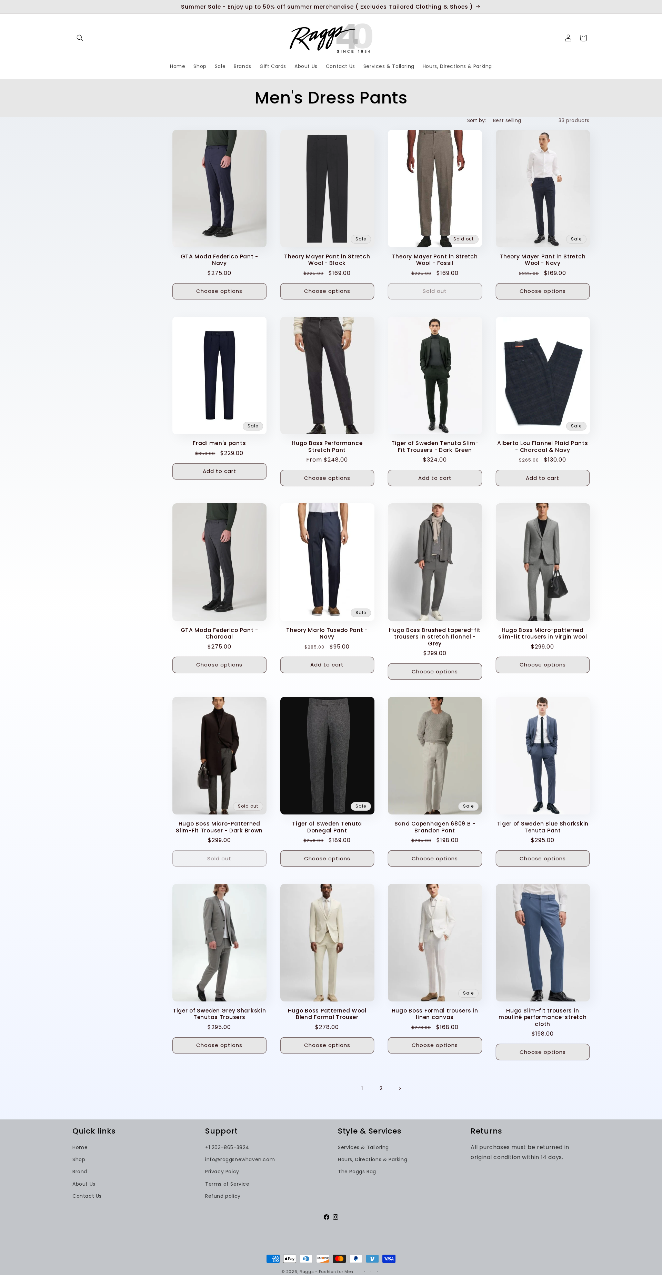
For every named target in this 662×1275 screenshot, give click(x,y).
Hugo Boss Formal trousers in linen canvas (435, 1014)
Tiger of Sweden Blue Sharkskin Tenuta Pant (542, 827)
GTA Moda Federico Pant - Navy (219, 260)
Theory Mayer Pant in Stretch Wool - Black (327, 260)
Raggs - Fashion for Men (326, 1271)
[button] (80, 38)
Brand (79, 1171)
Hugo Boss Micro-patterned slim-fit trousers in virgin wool (542, 633)
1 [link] (362, 1088)
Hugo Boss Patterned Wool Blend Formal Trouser (327, 1014)
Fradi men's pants (219, 443)
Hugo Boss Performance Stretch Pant (327, 446)
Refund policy (223, 1196)
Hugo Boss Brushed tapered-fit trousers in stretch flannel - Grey (435, 637)
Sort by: (476, 120)
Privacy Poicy (222, 1171)
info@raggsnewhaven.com (240, 1159)
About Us (84, 1183)
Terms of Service (227, 1183)
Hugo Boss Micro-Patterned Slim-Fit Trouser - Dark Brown (219, 827)
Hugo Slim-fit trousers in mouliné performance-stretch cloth (542, 1017)
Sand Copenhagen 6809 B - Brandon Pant (434, 827)
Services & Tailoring (363, 1147)
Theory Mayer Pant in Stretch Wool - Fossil (435, 260)
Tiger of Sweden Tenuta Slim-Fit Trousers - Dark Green (435, 446)
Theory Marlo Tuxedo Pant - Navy (327, 633)
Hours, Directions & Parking (372, 1159)
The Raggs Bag (357, 1171)
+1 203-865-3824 (227, 1147)
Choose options (219, 291)
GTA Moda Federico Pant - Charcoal (219, 633)
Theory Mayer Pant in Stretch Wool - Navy (542, 260)
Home (80, 1147)
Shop (78, 1159)
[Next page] (399, 1088)
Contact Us (87, 1196)
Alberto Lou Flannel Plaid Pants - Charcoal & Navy (542, 446)
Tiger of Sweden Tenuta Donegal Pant (327, 827)
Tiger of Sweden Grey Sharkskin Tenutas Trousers (219, 1014)
